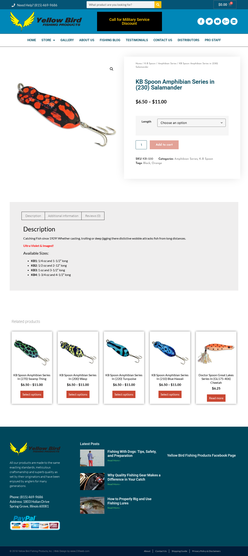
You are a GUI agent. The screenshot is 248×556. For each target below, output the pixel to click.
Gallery (67, 40)
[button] (111, 69)
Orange (157, 163)
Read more (216, 398)
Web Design (60, 551)
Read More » (114, 460)
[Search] (157, 4)
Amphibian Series (167, 63)
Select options (31, 394)
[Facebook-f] (201, 21)
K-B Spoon (150, 63)
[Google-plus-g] (225, 21)
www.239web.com (80, 551)
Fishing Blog (110, 40)
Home (31, 40)
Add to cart (164, 144)
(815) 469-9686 (31, 497)
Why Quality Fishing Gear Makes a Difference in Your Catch (134, 477)
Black (146, 163)
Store (46, 40)
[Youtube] (217, 21)
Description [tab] (33, 216)
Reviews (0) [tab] (93, 216)
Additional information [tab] (63, 216)
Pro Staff (213, 40)
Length (146, 121)
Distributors (188, 40)
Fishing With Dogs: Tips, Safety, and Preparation (132, 453)
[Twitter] (209, 21)
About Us (86, 40)
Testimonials (137, 40)
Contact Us (162, 40)
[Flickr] (234, 21)
